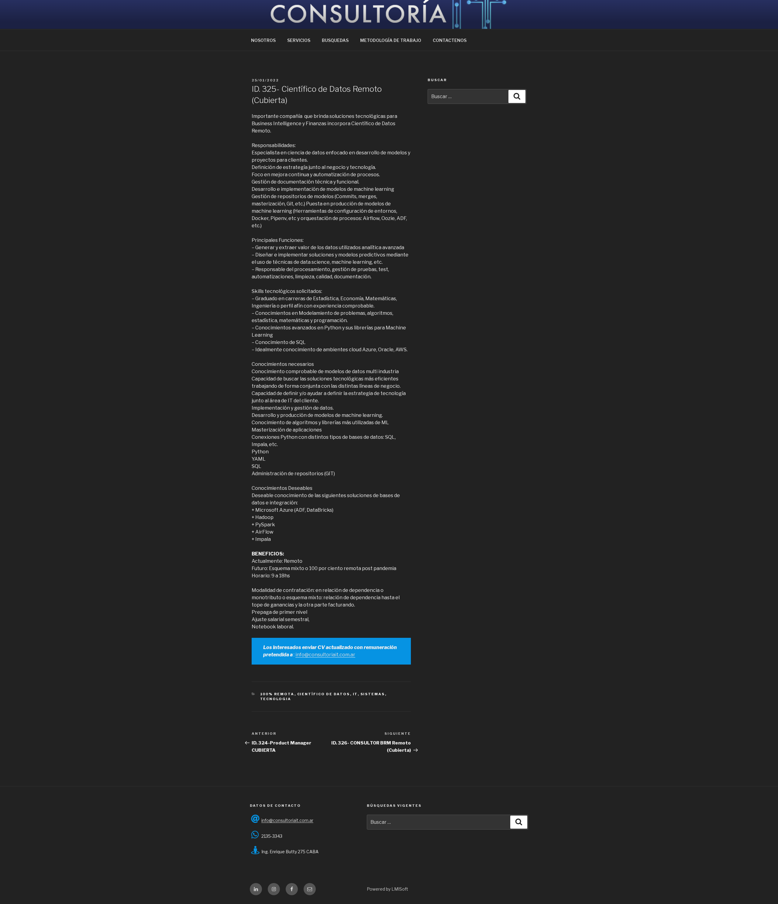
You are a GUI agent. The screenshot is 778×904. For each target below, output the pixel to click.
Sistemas (372, 694)
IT (355, 694)
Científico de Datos (323, 694)
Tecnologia (275, 699)
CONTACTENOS (449, 40)
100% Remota (277, 694)
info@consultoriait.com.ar (325, 655)
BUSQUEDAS (335, 40)
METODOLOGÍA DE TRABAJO (390, 40)
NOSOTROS (263, 40)
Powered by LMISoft (387, 889)
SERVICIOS (298, 40)
